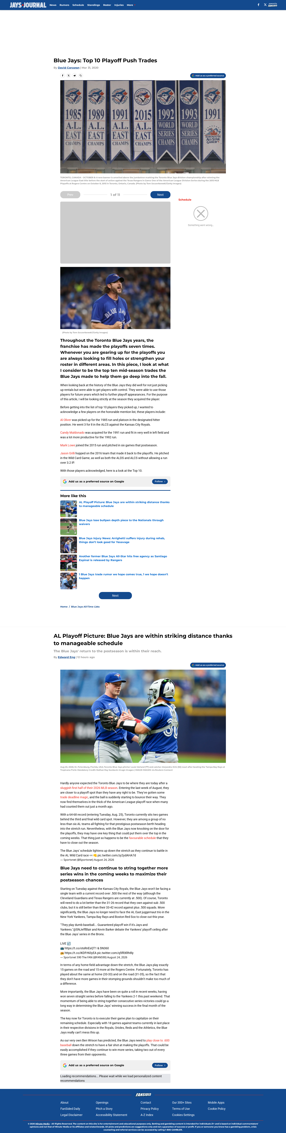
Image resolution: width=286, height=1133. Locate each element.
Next (160, 194)
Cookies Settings (183, 1115)
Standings (93, 5)
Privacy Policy (150, 1108)
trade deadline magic (74, 797)
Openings (102, 1102)
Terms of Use (181, 1108)
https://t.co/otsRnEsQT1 (81, 948)
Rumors (64, 5)
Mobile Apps (216, 1102)
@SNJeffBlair (82, 929)
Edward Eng (66, 657)
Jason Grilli (67, 453)
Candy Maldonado (72, 432)
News (53, 5)
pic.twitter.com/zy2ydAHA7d (117, 855)
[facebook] (258, 4)
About (64, 1102)
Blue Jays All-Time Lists (85, 606)
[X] (265, 4)
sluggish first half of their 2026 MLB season (88, 788)
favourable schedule (142, 838)
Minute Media (42, 1123)
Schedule (78, 5)
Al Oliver (65, 420)
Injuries (119, 5)
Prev (70, 194)
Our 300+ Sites (182, 1102)
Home (64, 606)
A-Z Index (147, 1115)
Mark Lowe (67, 445)
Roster (107, 5)
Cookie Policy (217, 1108)
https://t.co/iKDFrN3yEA (81, 953)
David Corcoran (68, 67)
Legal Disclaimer (71, 1115)
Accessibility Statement (111, 1115)
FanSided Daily (70, 1108)
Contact (146, 1102)
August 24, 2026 (104, 860)
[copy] (80, 75)
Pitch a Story (104, 1108)
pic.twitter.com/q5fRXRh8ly (115, 953)
